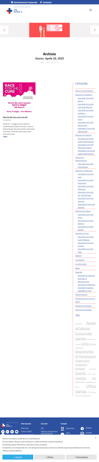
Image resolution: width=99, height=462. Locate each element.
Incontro (80, 378)
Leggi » (5, 136)
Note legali (25, 428)
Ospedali (89, 432)
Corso (85, 343)
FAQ (42, 428)
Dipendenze (92, 369)
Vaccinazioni (86, 395)
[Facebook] (3, 431)
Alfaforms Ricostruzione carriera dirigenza (49, 432)
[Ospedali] (82, 433)
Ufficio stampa (85, 388)
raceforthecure (91, 382)
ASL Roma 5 (70, 428)
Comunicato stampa (83, 336)
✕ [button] (96, 438)
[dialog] (49, 448)
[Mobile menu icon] (90, 10)
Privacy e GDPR (26, 431)
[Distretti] (82, 428)
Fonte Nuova (91, 374)
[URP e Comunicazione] (62, 434)
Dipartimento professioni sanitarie (82, 364)
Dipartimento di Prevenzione (85, 354)
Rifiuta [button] (50, 457)
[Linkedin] (12, 431)
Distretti (89, 427)
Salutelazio (47, 2)
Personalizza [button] (82, 457)
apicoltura (78, 323)
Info (94, 378)
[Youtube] (16, 431)
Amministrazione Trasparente (25, 2)
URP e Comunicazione (71, 434)
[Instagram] (7, 431)
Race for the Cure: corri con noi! (15, 117)
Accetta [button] (18, 457)
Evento (80, 373)
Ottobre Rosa (80, 382)
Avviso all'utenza (85, 325)
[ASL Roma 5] (62, 429)
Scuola (77, 387)
